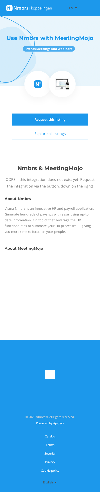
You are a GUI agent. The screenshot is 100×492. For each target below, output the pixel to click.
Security (50, 453)
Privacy (50, 462)
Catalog (50, 436)
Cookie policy (50, 470)
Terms (50, 445)
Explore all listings (50, 133)
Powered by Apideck (50, 423)
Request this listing (50, 119)
